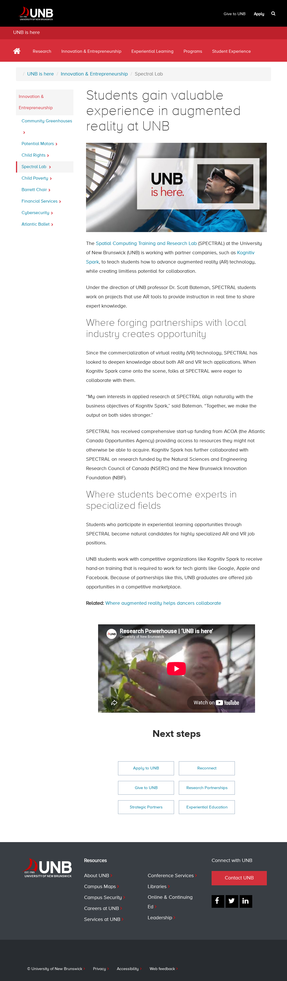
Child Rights (33, 155)
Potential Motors (38, 144)
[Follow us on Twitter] (232, 901)
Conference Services (171, 875)
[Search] (274, 13)
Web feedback (162, 969)
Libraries (157, 886)
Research (42, 51)
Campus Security (103, 897)
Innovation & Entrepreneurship (91, 51)
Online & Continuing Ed (170, 902)
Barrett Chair (34, 190)
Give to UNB (235, 14)
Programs (193, 51)
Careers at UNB (101, 908)
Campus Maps (100, 886)
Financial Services (39, 201)
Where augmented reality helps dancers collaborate (163, 603)
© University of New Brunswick (54, 969)
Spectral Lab (34, 167)
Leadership (160, 917)
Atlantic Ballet (36, 224)
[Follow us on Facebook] (218, 901)
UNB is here (26, 32)
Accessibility (128, 969)
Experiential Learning (152, 51)
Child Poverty (35, 178)
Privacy (99, 969)
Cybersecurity (35, 213)
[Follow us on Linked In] (246, 901)
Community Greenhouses (47, 121)
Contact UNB (239, 878)
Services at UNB (102, 919)
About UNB (96, 875)
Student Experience (231, 51)
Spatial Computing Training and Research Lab (146, 243)
